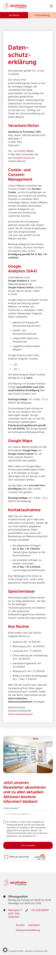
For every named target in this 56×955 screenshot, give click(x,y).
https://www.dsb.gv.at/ (20, 714)
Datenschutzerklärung (28, 930)
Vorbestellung (42, 15)
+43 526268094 (39, 910)
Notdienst (14, 15)
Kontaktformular (21, 157)
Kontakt (20, 925)
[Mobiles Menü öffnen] (51, 6)
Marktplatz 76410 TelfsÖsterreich (15, 913)
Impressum (34, 925)
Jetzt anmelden (28, 845)
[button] (5, 950)
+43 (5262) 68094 (23, 151)
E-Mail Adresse (11, 808)
